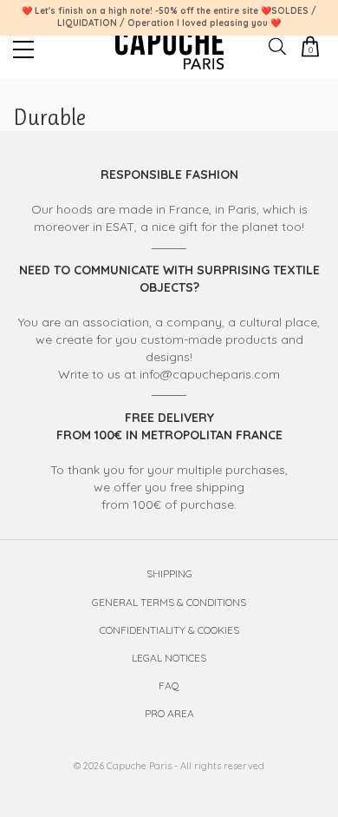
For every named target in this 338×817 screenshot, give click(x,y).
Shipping (169, 573)
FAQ (169, 685)
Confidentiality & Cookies (169, 629)
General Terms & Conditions (169, 602)
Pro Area (169, 713)
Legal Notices (169, 657)
